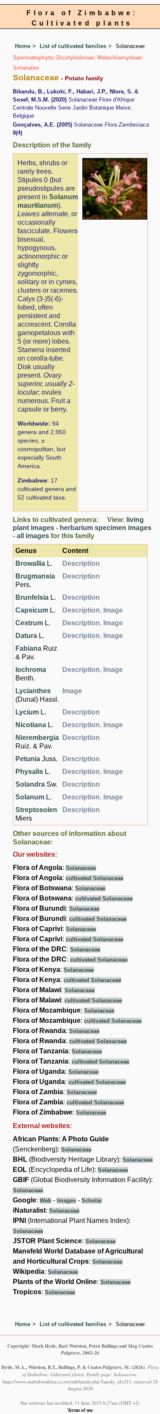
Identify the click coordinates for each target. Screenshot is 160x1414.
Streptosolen (36, 809)
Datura (26, 635)
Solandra (30, 784)
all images (33, 535)
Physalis (29, 771)
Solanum (29, 797)
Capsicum (31, 610)
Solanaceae (81, 868)
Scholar (91, 1200)
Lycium (27, 712)
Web (45, 1200)
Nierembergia (37, 737)
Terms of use (80, 1410)
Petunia (27, 758)
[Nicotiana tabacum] (114, 188)
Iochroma (30, 669)
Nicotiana (30, 724)
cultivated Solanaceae (94, 878)
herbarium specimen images (105, 527)
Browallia (30, 563)
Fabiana (28, 648)
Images (66, 1200)
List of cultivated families (73, 46)
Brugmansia (35, 576)
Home (22, 46)
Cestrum (29, 623)
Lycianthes (33, 690)
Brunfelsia (32, 597)
